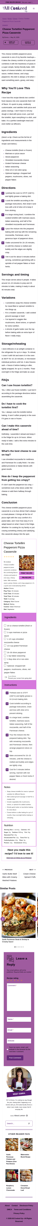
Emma (6, 37)
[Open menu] (34, 8)
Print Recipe (26, 573)
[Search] (29, 1123)
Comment (12, 985)
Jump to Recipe (12, 42)
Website (11, 1041)
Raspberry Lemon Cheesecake (10, 1188)
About (7, 1205)
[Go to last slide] (3, 919)
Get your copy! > (19, 2)
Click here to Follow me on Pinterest (19, 858)
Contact (15, 1205)
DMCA (9, 1209)
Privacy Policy (19, 1213)
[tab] (15, 946)
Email (10, 1030)
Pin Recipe (26, 577)
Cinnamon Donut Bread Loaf (25, 1188)
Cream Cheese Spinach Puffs (29, 873)
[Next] (35, 919)
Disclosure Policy (26, 1205)
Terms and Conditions (22, 1209)
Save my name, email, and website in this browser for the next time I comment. (19, 1049)
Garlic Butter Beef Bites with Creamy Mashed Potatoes (9, 875)
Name (11, 1019)
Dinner (5, 25)
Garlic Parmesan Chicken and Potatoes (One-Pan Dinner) (11, 1159)
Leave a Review (28, 42)
